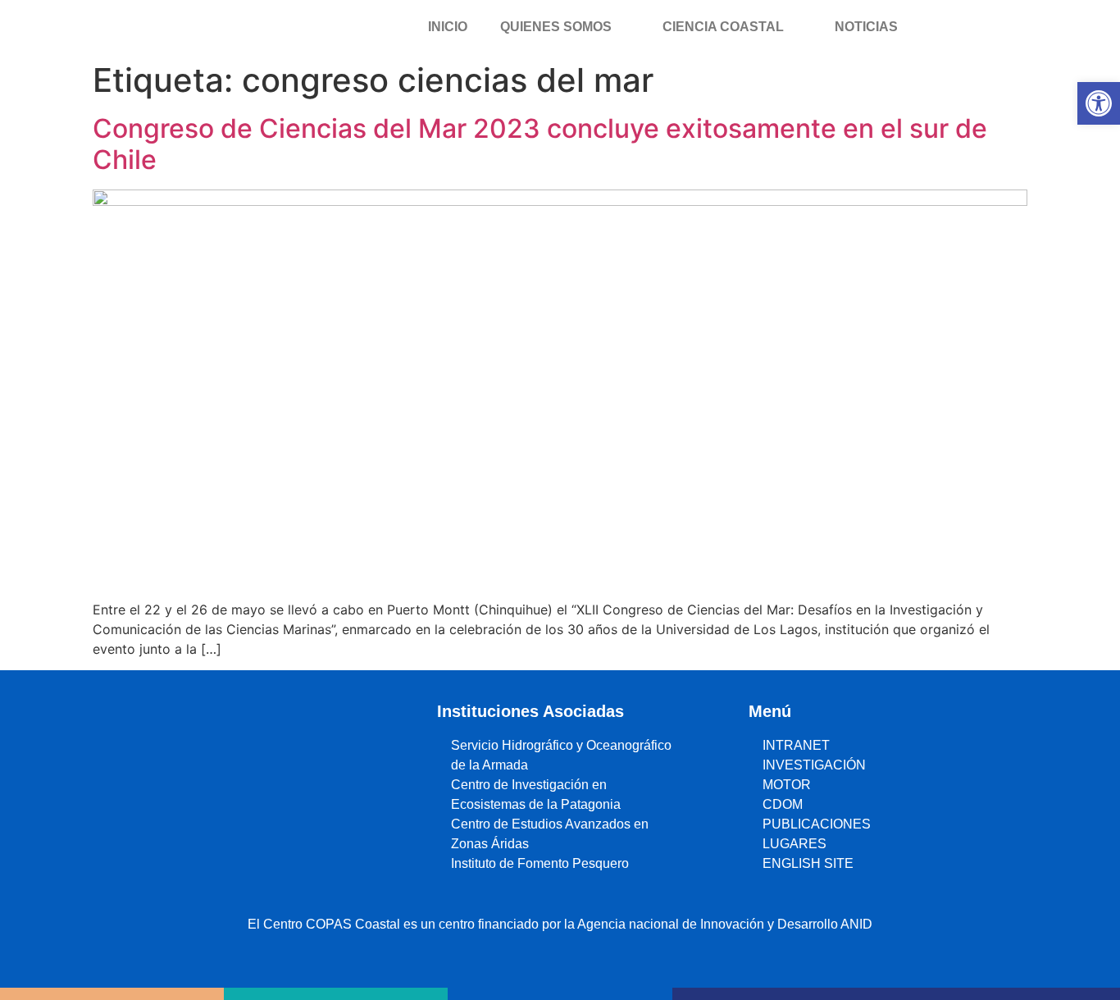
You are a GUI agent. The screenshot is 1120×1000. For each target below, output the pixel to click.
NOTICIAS (866, 27)
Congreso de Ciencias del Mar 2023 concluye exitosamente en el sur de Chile (540, 144)
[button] (1098, 103)
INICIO (447, 27)
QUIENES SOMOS (556, 27)
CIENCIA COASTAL (723, 27)
